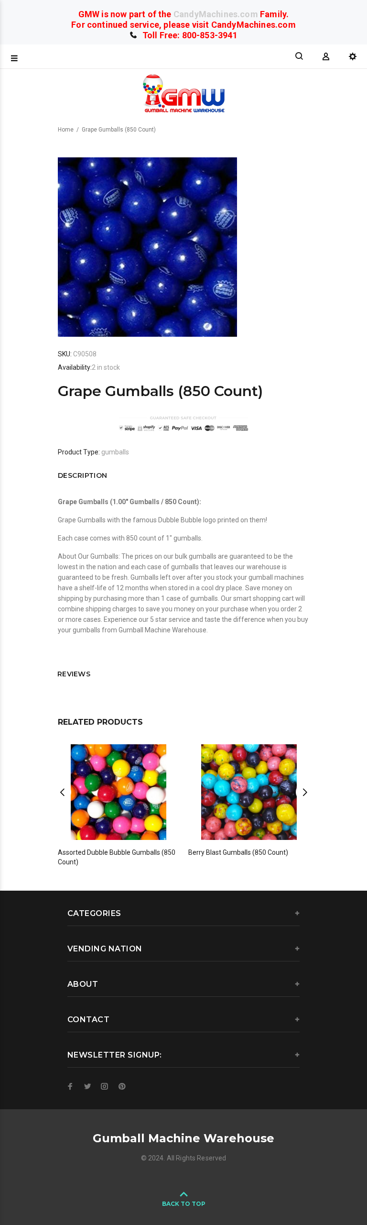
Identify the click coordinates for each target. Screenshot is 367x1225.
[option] (118, 796)
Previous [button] (62, 792)
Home (66, 129)
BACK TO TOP (183, 1203)
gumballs (115, 452)
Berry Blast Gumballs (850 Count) (238, 852)
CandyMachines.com (215, 14)
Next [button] (305, 792)
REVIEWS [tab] (73, 674)
